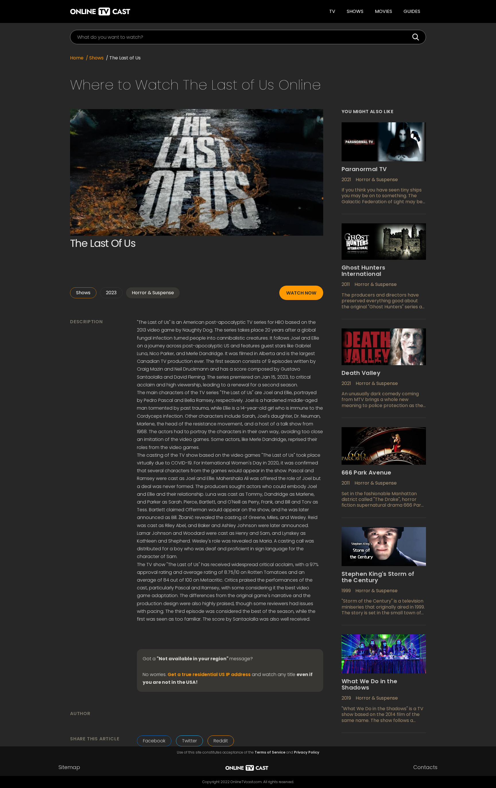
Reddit (221, 740)
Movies (383, 11)
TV (332, 11)
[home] (148, 11)
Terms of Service (270, 752)
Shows (355, 11)
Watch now (301, 293)
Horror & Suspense (153, 292)
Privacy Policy (306, 752)
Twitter (189, 740)
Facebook (154, 740)
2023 (111, 292)
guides (412, 11)
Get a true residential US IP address (209, 674)
